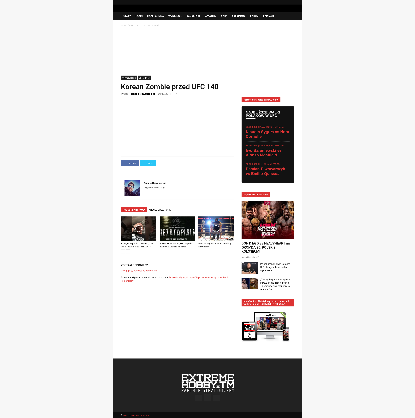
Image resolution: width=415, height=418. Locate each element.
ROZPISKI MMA (155, 16)
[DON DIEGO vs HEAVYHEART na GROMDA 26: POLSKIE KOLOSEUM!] (268, 220)
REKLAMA (268, 16)
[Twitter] (291, 2)
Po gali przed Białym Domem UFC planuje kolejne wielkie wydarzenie (275, 267)
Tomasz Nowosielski (142, 93)
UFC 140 (144, 78)
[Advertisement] (207, 51)
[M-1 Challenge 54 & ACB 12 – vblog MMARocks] (216, 228)
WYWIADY (210, 16)
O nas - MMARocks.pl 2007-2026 (136, 415)
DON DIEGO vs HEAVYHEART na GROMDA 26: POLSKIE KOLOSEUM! (266, 247)
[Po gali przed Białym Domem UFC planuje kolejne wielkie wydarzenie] (250, 268)
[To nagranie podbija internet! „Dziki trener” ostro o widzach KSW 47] (138, 228)
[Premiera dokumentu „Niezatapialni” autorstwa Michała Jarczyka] (177, 228)
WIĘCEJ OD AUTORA (160, 210)
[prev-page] (123, 251)
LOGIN (139, 16)
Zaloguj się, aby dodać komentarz (139, 270)
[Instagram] (286, 2)
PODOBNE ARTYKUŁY (134, 210)
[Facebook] (281, 2)
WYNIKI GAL (175, 16)
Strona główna (127, 25)
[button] (290, 16)
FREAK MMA (239, 16)
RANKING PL (193, 16)
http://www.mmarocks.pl (154, 188)
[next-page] (128, 251)
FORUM (254, 16)
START (127, 16)
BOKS (224, 16)
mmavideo (140, 25)
